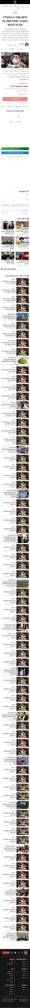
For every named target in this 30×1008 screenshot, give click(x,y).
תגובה (2, 213)
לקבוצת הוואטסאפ (14, 148)
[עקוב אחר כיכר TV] (23, 107)
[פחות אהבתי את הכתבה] (11, 116)
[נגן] (15, 60)
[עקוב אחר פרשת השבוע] (14, 107)
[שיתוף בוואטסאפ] (21, 49)
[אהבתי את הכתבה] (19, 116)
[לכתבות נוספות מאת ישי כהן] (27, 44)
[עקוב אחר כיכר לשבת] (6, 107)
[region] (15, 60)
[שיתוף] (17, 49)
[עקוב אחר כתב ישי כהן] (19, 43)
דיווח (6, 213)
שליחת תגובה (5, 205)
